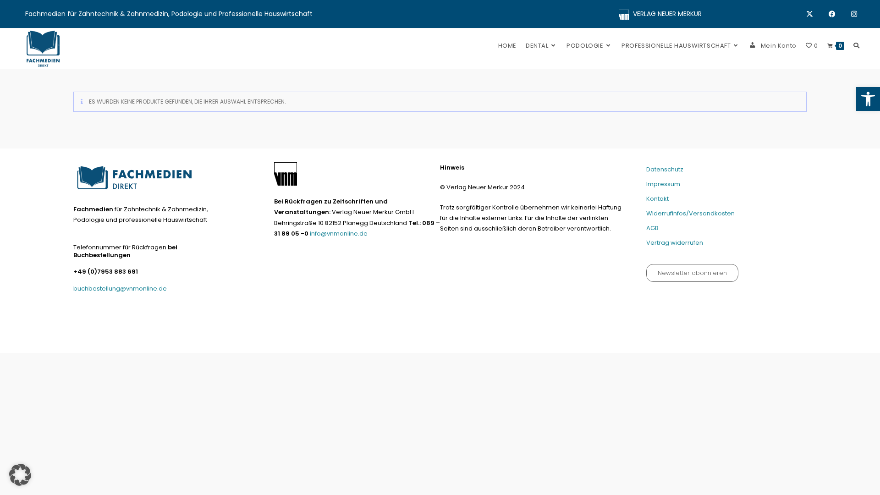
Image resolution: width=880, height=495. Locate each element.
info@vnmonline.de (339, 233)
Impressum (663, 184)
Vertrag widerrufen (674, 242)
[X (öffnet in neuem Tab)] (817, 14)
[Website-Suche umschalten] (856, 45)
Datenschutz (664, 169)
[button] (868, 99)
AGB (652, 228)
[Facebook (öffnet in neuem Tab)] (840, 14)
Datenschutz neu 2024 (544, 342)
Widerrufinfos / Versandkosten (689, 342)
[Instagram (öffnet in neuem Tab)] (854, 14)
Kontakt (657, 198)
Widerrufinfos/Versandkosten (690, 213)
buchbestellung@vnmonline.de (120, 288)
